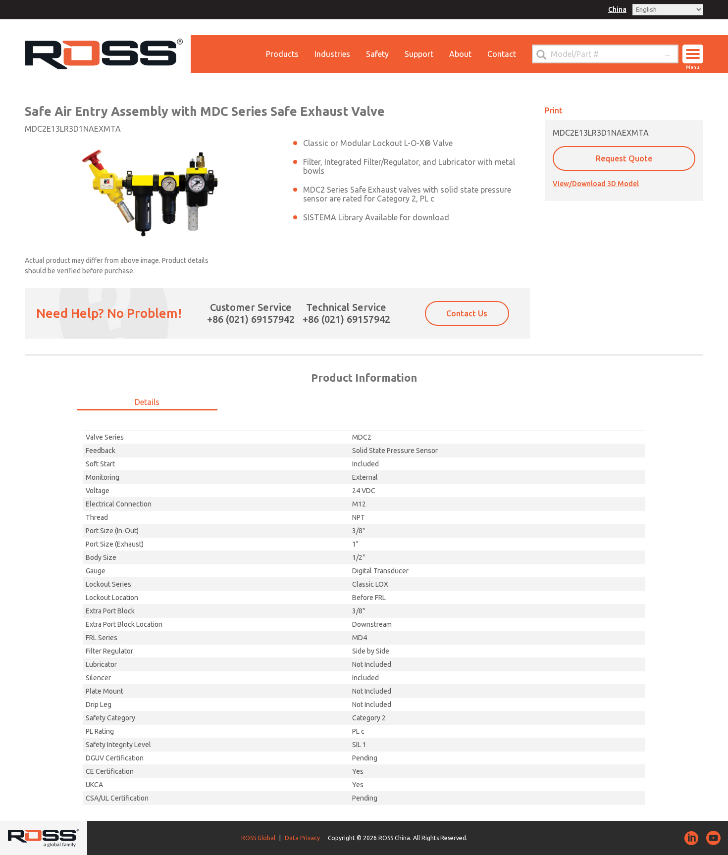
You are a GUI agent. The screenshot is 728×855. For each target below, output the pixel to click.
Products (282, 54)
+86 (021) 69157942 (251, 319)
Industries (332, 54)
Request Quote (624, 158)
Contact (501, 54)
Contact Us (466, 313)
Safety (377, 54)
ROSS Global (258, 838)
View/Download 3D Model (596, 184)
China (617, 9)
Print (554, 110)
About (460, 54)
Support (419, 54)
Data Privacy (302, 838)
